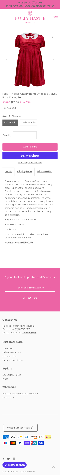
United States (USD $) (20, 427)
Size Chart (7, 348)
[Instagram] (35, 299)
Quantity (7, 135)
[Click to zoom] (52, 37)
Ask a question (44, 171)
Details (8, 171)
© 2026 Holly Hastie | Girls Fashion (18, 471)
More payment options (30, 162)
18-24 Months (29, 122)
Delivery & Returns (11, 352)
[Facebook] (24, 299)
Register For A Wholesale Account (20, 393)
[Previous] (6, 59)
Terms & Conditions (12, 360)
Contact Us (8, 397)
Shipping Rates (24, 171)
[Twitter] (29, 299)
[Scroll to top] (53, 466)
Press (5, 379)
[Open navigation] (7, 17)
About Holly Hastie (11, 375)
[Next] (53, 59)
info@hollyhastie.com (23, 325)
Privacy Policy (9, 356)
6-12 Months (10, 122)
